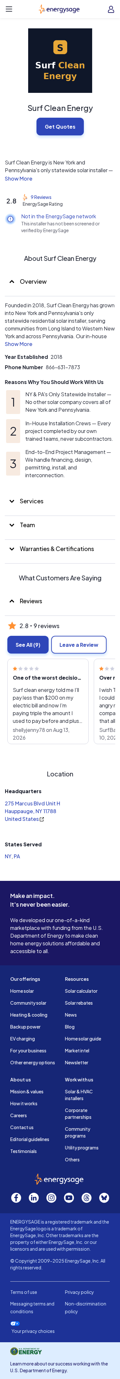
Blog (70, 1026)
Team (27, 524)
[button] (60, 178)
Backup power (25, 1026)
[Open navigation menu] (9, 9)
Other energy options (32, 1062)
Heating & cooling (28, 1015)
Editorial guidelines (29, 1139)
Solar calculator (81, 991)
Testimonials (23, 1151)
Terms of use (23, 1292)
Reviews (31, 601)
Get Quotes (60, 126)
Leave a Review (79, 644)
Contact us (22, 1127)
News (71, 1015)
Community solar (28, 1003)
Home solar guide (83, 1038)
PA (17, 856)
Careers (18, 1115)
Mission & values (27, 1091)
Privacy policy (79, 1292)
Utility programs (82, 1147)
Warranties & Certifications (56, 548)
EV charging (22, 1038)
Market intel (77, 1050)
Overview (33, 281)
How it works (23, 1103)
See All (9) (28, 644)
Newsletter (76, 1062)
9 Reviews (41, 197)
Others (72, 1159)
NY (8, 856)
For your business (28, 1050)
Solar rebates (79, 1003)
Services (31, 501)
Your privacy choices (33, 1331)
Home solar (22, 991)
